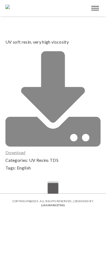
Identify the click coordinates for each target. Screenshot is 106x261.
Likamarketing (53, 205)
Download (15, 152)
